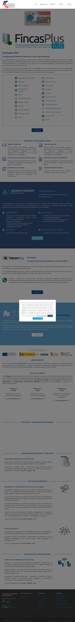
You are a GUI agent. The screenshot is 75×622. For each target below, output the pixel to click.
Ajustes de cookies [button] (38, 318)
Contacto (69, 4)
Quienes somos (43, 4)
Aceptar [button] (50, 315)
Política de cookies (42, 315)
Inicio (36, 4)
